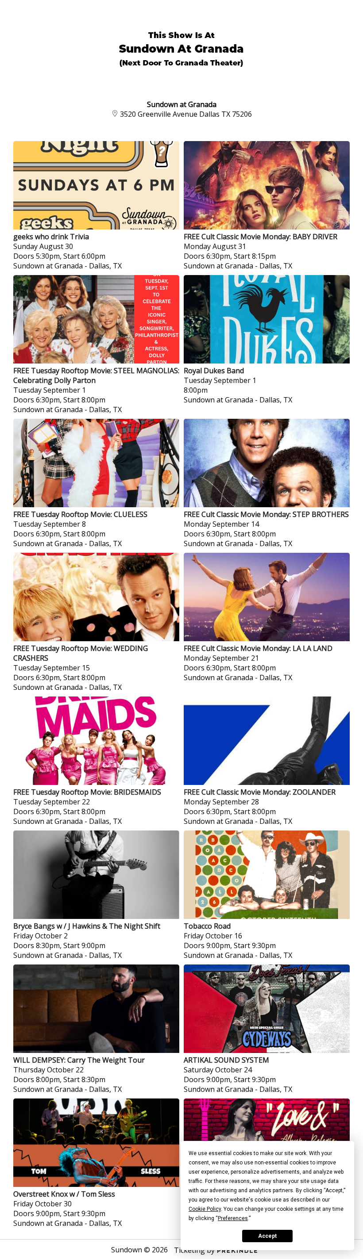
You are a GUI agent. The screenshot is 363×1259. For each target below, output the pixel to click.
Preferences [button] (233, 1218)
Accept (267, 1236)
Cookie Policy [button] (205, 1209)
